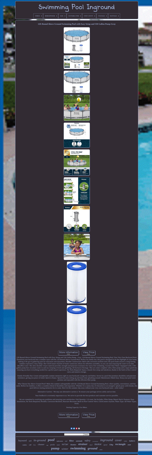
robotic (100, 449)
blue (34, 445)
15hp (111, 445)
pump (55, 448)
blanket (73, 445)
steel (91, 445)
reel (66, 441)
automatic (79, 441)
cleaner (41, 444)
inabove (132, 441)
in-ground (40, 440)
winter (65, 448)
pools (52, 444)
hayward (22, 440)
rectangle (120, 444)
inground (106, 440)
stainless (24, 445)
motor (98, 444)
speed (105, 445)
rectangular (95, 441)
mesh (58, 445)
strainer (82, 444)
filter (71, 441)
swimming (78, 448)
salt (30, 441)
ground (92, 448)
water (125, 441)
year (129, 445)
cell (30, 445)
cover (118, 440)
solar (65, 444)
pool (51, 440)
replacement (60, 441)
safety (87, 440)
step (47, 445)
